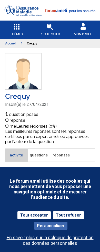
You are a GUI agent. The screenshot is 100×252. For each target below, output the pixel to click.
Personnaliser (51, 225)
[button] (50, 19)
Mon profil (83, 34)
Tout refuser (68, 215)
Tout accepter (34, 215)
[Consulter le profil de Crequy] (23, 88)
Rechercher (50, 34)
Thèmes (16, 34)
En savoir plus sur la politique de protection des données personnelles (50, 240)
